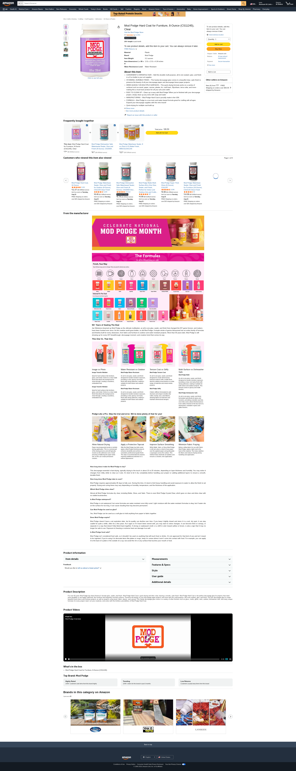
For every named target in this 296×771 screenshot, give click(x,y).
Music (144, 9)
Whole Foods (83, 9)
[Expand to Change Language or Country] (255, 4)
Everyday (266, 9)
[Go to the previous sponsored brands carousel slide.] (65, 716)
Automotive (181, 9)
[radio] (65, 26)
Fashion (128, 9)
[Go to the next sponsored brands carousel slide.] (231, 716)
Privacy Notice (130, 764)
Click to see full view (95, 78)
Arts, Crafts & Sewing (70, 19)
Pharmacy (256, 9)
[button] (5, 9)
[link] (104, 132)
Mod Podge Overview (73, 619)
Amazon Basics (37, 9)
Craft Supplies (89, 19)
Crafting (80, 19)
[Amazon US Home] (126, 758)
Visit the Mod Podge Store (133, 32)
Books (105, 9)
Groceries (72, 9)
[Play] (65, 659)
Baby (189, 9)
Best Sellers (49, 9)
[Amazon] (8, 3)
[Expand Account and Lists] (272, 4)
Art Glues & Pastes (109, 19)
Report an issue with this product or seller (142, 115)
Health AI (13, 9)
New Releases (61, 9)
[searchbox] (132, 3)
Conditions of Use (119, 764)
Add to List (212, 72)
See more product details (135, 111)
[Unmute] (230, 659)
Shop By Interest (244, 9)
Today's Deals (96, 9)
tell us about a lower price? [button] (89, 568)
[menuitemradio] (226, 659)
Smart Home (231, 9)
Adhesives (98, 19)
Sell (122, 9)
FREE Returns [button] (129, 49)
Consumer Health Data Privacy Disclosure (150, 764)
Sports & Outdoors (218, 9)
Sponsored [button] (66, 696)
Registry (137, 9)
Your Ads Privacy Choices (173, 764)
